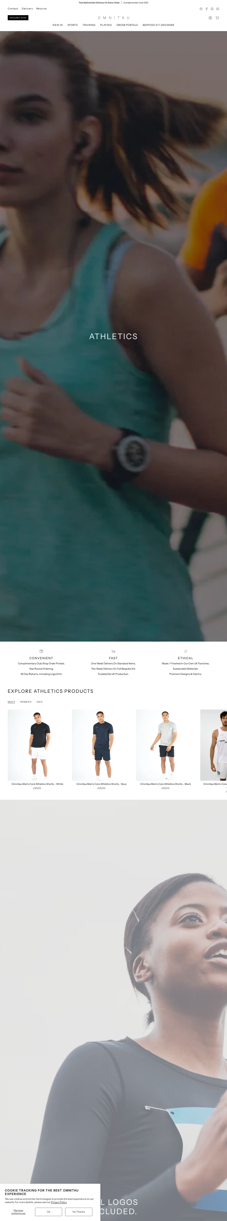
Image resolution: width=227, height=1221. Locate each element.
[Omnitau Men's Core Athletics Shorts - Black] (165, 745)
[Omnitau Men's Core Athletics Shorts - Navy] (101, 745)
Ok (48, 1211)
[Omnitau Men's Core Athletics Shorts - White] (37, 745)
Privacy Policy (59, 1202)
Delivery (27, 8)
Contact (13, 8)
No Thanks (79, 1211)
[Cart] (217, 17)
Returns (41, 8)
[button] (72, 25)
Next (222, 745)
